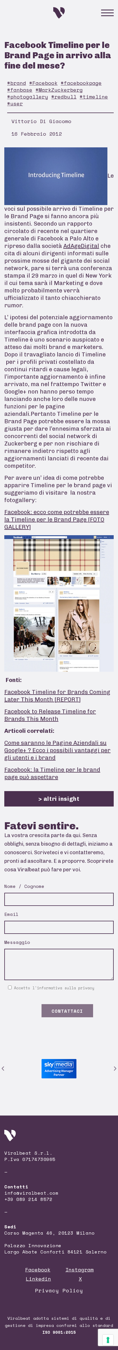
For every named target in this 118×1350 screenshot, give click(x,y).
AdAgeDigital (81, 245)
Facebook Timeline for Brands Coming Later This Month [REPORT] (57, 696)
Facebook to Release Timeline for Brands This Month (50, 715)
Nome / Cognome (24, 886)
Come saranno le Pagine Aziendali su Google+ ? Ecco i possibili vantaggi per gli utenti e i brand (57, 750)
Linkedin (38, 1278)
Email (11, 914)
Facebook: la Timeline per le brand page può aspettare (52, 773)
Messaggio (17, 942)
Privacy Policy (59, 1290)
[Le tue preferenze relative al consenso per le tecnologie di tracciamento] (108, 1340)
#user (15, 103)
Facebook (37, 1269)
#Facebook (43, 82)
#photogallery (27, 96)
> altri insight (59, 798)
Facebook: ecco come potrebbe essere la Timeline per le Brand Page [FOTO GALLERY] (56, 519)
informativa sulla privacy (65, 988)
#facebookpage (81, 82)
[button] (3, 1069)
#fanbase (19, 89)
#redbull (63, 96)
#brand (16, 82)
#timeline (94, 96)
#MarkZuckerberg (59, 89)
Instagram (79, 1269)
